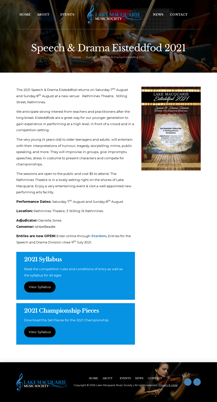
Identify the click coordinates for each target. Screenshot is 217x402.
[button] (196, 14)
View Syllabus (40, 287)
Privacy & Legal (168, 385)
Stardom (98, 236)
